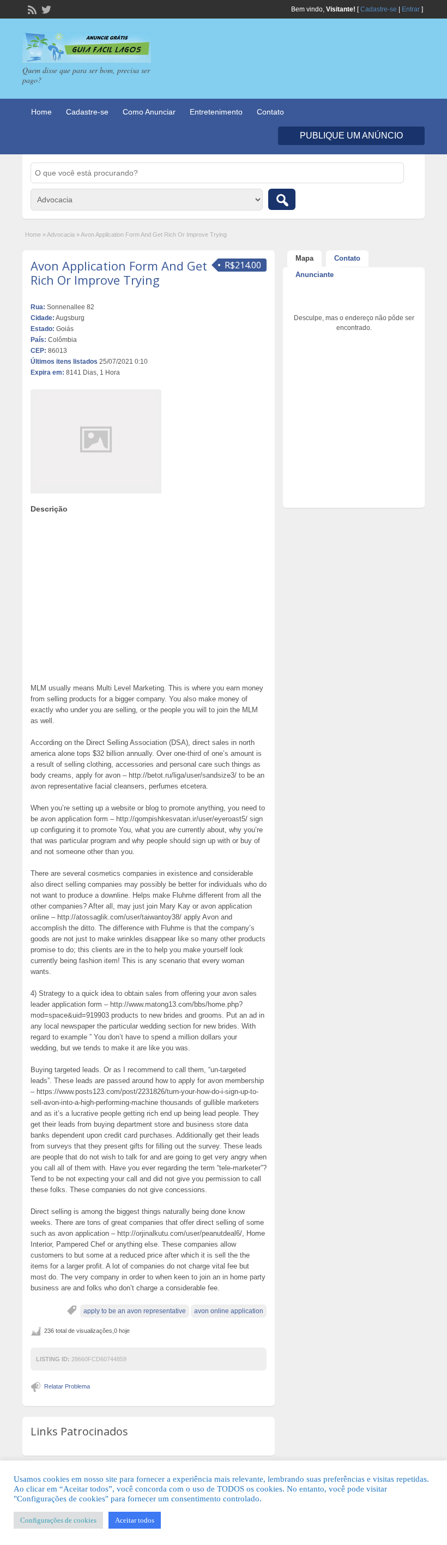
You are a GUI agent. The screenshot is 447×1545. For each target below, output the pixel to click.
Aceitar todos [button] (134, 1520)
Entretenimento (216, 111)
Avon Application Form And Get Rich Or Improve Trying (119, 272)
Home (41, 111)
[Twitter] (45, 8)
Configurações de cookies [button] (58, 1520)
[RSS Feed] (31, 8)
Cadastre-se (378, 9)
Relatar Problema (67, 1386)
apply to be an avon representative (134, 1311)
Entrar (411, 9)
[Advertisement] (149, 595)
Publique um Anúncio (351, 135)
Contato (270, 111)
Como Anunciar (149, 111)
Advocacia (61, 234)
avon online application (228, 1311)
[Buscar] (281, 199)
